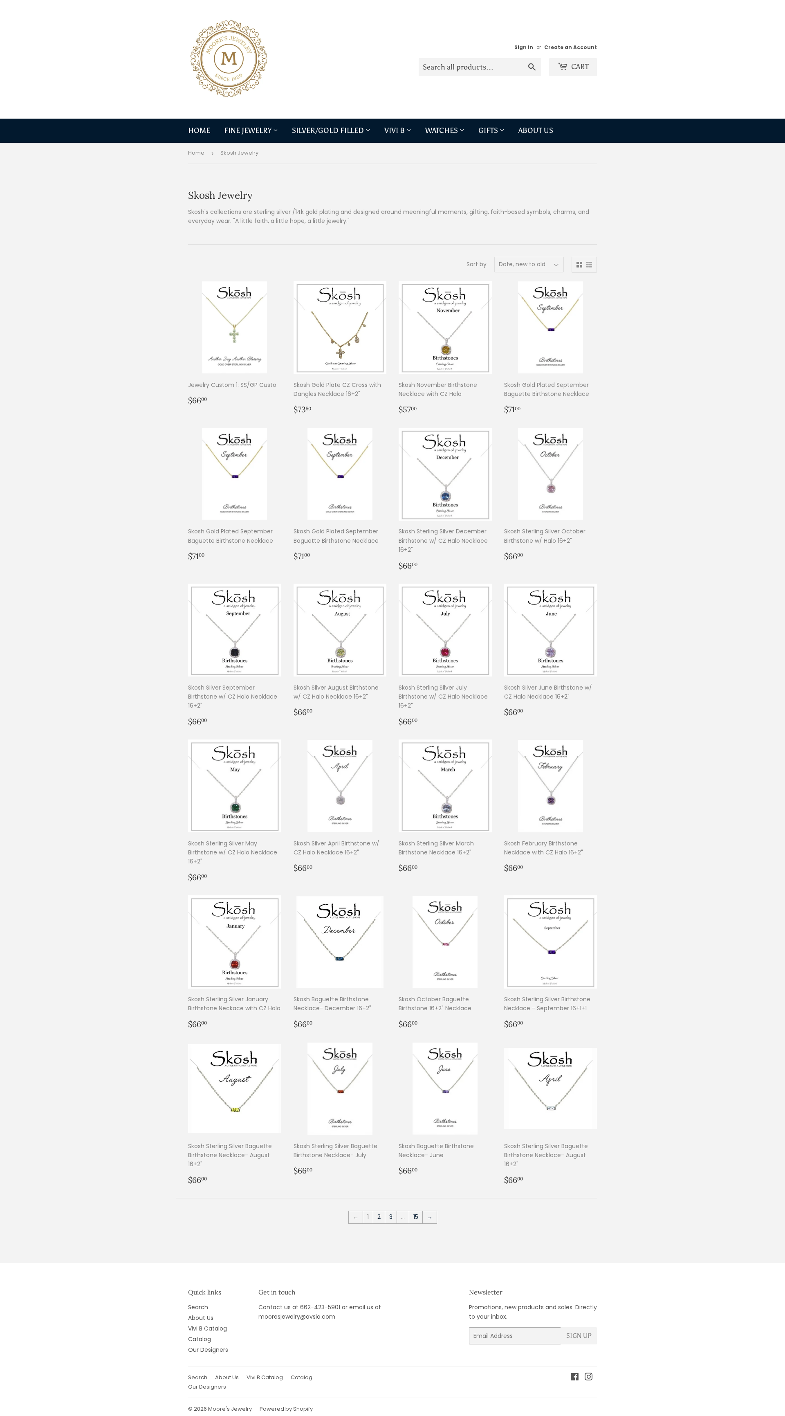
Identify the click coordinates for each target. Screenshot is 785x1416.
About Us (535, 130)
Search (198, 1307)
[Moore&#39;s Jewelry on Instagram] (589, 1378)
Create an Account (570, 47)
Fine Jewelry (248, 130)
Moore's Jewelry (230, 1409)
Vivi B (395, 130)
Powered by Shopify (286, 1409)
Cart (579, 66)
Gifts (489, 130)
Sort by (477, 264)
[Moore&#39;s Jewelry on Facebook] (574, 1378)
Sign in (523, 47)
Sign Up (579, 1336)
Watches (442, 130)
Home (199, 130)
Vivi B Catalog (207, 1328)
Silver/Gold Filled (329, 130)
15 (415, 1217)
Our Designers (208, 1350)
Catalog (199, 1339)
